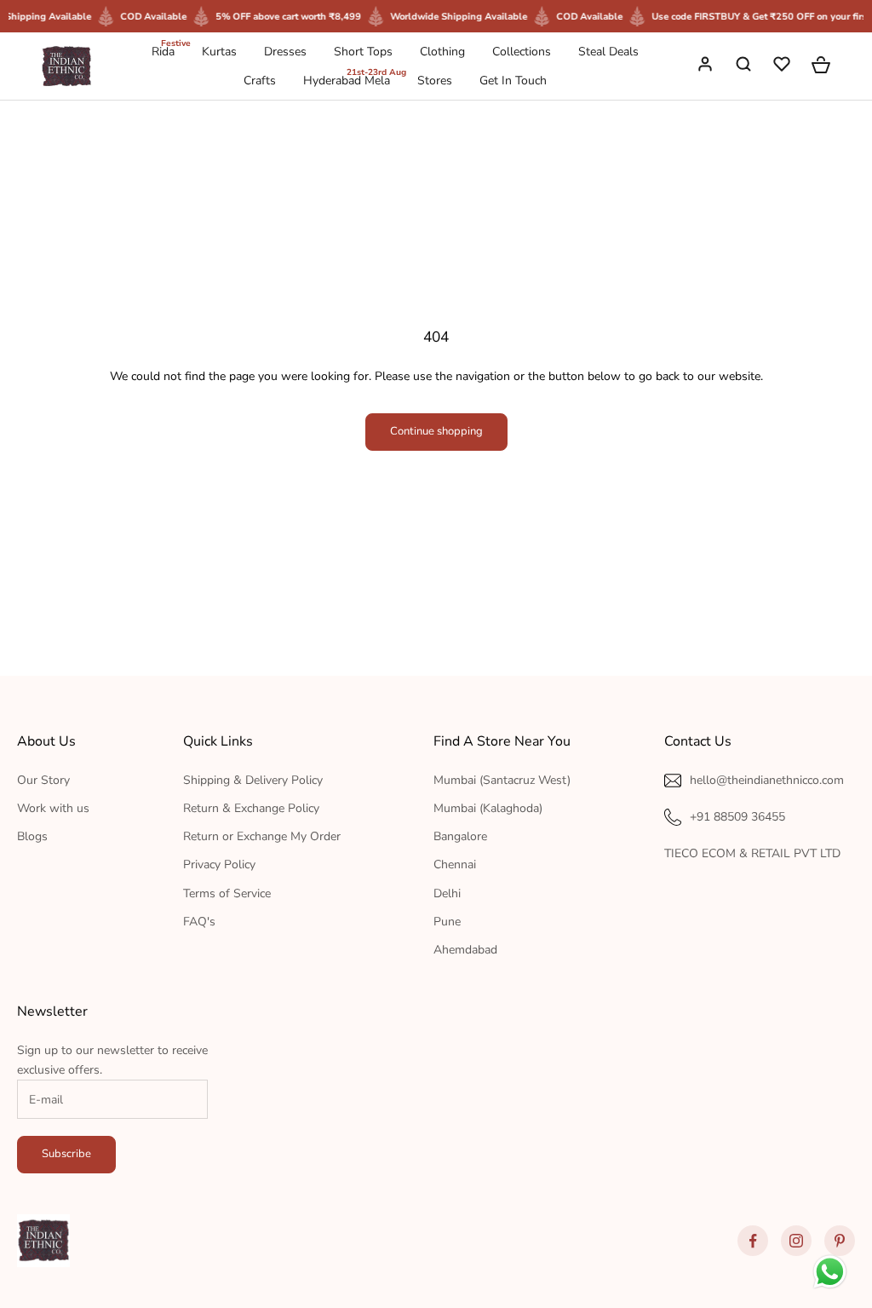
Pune (447, 921)
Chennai (454, 864)
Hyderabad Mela (346, 80)
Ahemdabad (465, 950)
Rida (163, 51)
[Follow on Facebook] (752, 1240)
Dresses (285, 51)
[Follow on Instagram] (796, 1240)
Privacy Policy (219, 864)
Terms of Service (227, 893)
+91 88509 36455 (737, 817)
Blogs (32, 836)
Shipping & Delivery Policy (253, 780)
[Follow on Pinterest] (839, 1240)
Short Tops (363, 51)
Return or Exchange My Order (262, 836)
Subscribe (66, 1153)
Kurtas (219, 51)
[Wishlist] (783, 66)
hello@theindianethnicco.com (767, 780)
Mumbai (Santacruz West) (502, 780)
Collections (521, 51)
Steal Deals (608, 51)
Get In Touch (513, 80)
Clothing (442, 51)
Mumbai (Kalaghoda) (487, 808)
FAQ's (199, 921)
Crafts (260, 80)
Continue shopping (436, 431)
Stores (434, 80)
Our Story (43, 780)
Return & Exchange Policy (251, 808)
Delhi (447, 893)
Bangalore (460, 836)
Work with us (53, 808)
